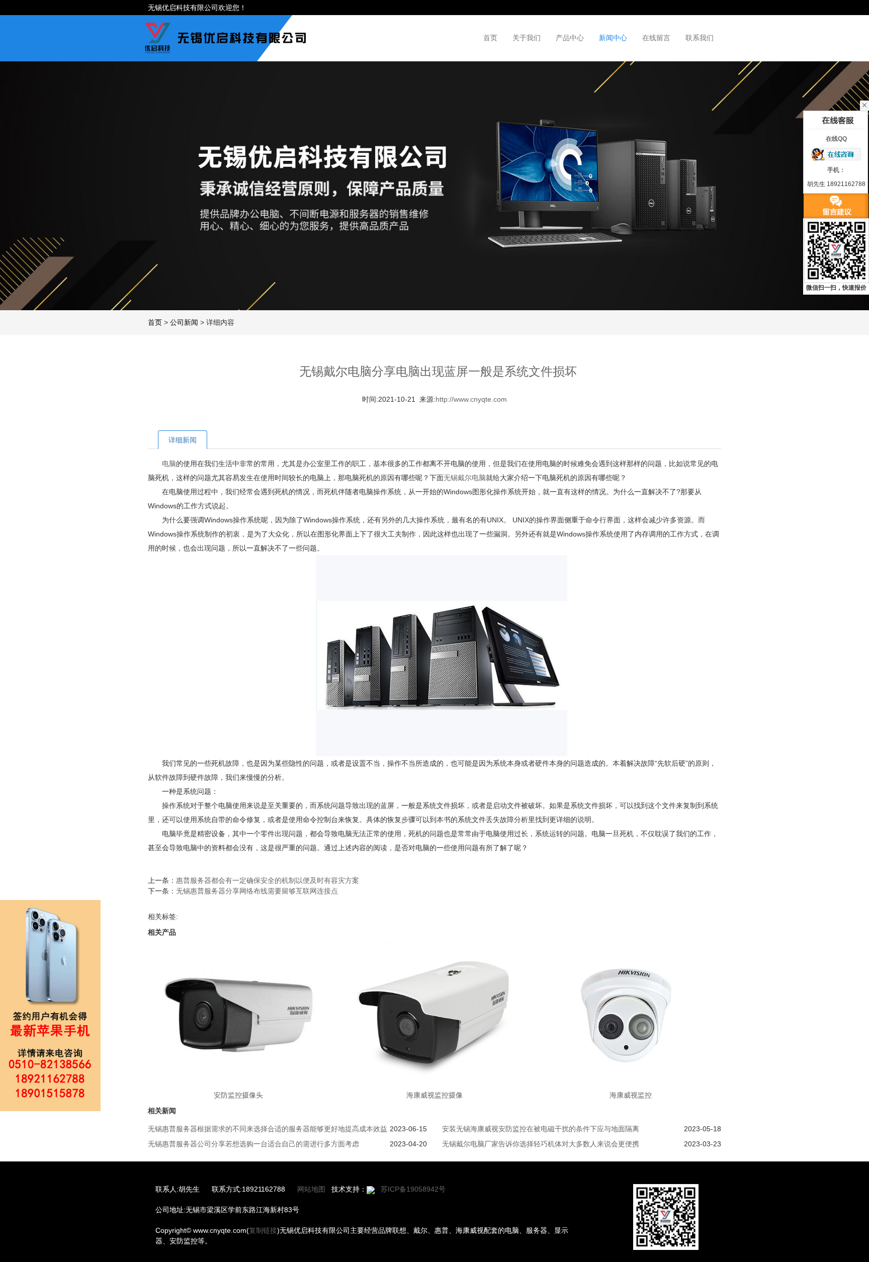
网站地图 (311, 1189)
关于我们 (526, 38)
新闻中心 (613, 38)
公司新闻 (184, 322)
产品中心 (570, 38)
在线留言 (656, 38)
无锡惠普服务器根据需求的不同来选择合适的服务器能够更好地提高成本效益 (267, 1129)
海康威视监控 (631, 1095)
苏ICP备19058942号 (413, 1189)
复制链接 (263, 1230)
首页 (490, 38)
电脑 (169, 464)
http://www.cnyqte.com (471, 399)
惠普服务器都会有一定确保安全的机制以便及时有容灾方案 (267, 880)
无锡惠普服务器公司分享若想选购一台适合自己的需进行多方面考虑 (253, 1144)
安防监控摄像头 (238, 1095)
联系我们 (699, 38)
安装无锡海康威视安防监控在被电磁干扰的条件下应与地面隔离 (540, 1129)
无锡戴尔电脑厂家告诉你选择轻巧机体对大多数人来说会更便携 (540, 1144)
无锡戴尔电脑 (465, 478)
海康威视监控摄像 (434, 1095)
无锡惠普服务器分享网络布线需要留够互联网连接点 (257, 891)
